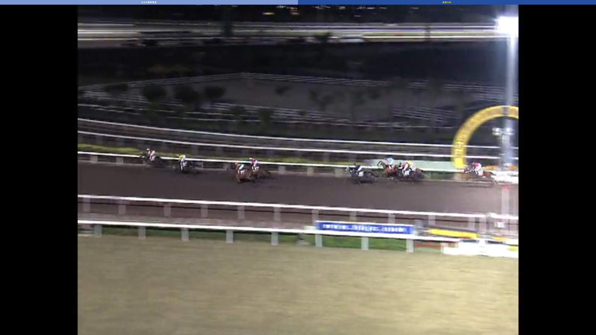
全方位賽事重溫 (149, 2)
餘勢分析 (447, 2)
